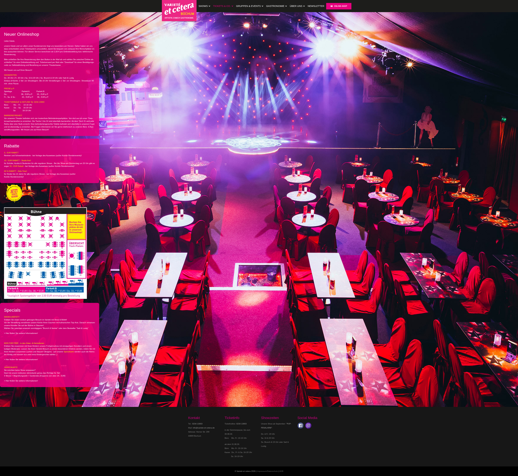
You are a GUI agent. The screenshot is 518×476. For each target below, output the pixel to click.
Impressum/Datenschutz (267, 471)
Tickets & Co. (222, 6)
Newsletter (316, 6)
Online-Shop (340, 6)
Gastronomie (275, 6)
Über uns (296, 6)
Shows (203, 6)
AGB (281, 471)
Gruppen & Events (248, 6)
